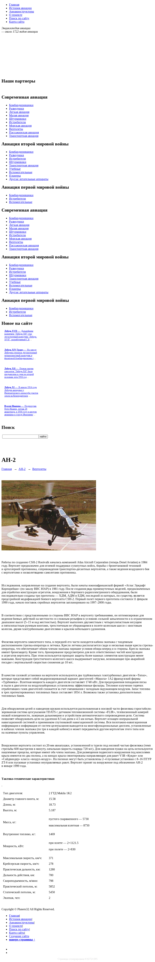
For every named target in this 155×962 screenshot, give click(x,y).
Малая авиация (19, 115)
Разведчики (16, 108)
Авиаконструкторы (21, 11)
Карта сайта (16, 21)
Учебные (15, 168)
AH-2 (22, 469)
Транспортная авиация (23, 135)
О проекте (15, 14)
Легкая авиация (19, 112)
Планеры (15, 175)
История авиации (20, 8)
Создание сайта (19, 936)
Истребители (17, 122)
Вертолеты (16, 129)
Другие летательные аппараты (28, 179)
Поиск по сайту (19, 18)
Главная (14, 4)
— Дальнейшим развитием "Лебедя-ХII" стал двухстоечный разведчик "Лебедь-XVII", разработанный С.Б (20, 335)
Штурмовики (17, 118)
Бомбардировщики (21, 105)
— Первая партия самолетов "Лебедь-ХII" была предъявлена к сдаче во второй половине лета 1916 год (19, 372)
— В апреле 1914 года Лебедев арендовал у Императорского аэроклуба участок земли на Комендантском (21, 391)
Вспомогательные (20, 172)
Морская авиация (20, 125)
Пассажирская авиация (24, 132)
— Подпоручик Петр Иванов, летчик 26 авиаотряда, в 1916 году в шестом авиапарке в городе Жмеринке (20, 410)
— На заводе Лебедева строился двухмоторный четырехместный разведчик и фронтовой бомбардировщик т (20, 354)
